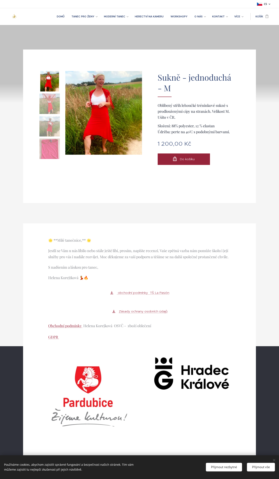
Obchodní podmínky (65, 325)
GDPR (53, 337)
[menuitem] (60, 16)
